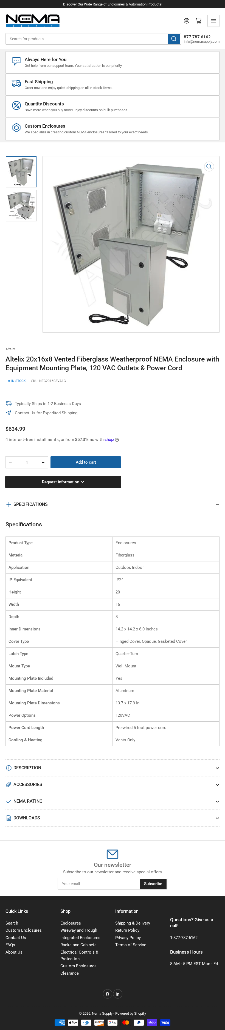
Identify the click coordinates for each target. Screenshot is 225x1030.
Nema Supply (102, 1013)
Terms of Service (130, 944)
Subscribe (153, 883)
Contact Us (15, 937)
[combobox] (93, 39)
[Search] (174, 39)
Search (11, 923)
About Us (13, 952)
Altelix (10, 349)
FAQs (10, 944)
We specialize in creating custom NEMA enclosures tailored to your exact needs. (87, 132)
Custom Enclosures (23, 930)
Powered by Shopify (130, 1013)
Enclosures (70, 923)
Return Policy (127, 930)
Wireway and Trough (78, 930)
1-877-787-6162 (184, 937)
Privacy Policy (128, 937)
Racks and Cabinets (78, 944)
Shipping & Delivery (132, 923)
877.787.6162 (197, 37)
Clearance (69, 973)
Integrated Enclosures (80, 937)
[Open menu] (213, 21)
